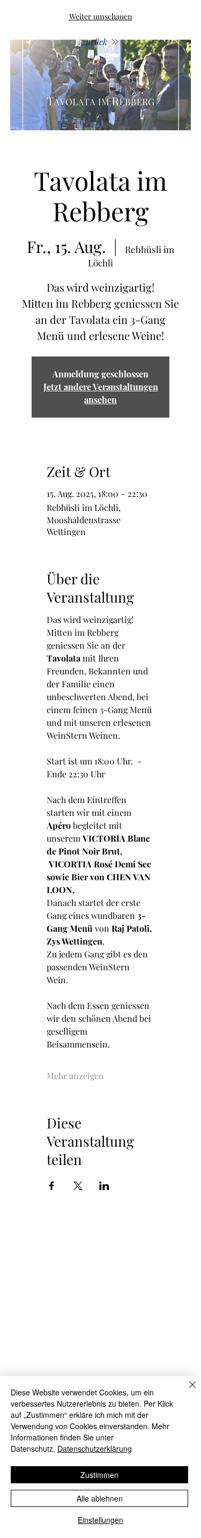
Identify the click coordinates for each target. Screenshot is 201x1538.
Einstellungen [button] (100, 1519)
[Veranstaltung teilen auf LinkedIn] (104, 1186)
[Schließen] (186, 1391)
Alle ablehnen (100, 1498)
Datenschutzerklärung (94, 1448)
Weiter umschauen (100, 16)
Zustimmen (99, 1474)
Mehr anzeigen (75, 1075)
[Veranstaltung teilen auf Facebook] (52, 1186)
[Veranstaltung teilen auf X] (78, 1186)
